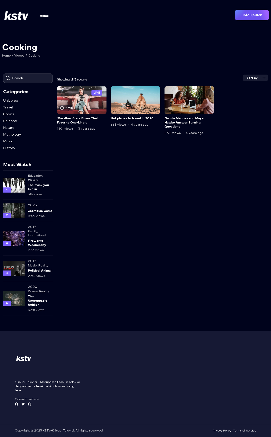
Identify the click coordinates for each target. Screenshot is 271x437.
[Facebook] (16, 404)
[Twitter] (23, 404)
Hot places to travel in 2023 (132, 118)
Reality (43, 265)
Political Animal (39, 270)
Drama (33, 291)
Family (32, 231)
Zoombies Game (40, 211)
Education (35, 176)
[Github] (29, 404)
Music (32, 265)
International (37, 235)
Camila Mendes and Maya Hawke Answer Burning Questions (184, 122)
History (33, 180)
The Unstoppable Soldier (37, 301)
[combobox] (255, 78)
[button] (252, 15)
